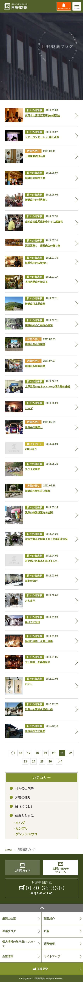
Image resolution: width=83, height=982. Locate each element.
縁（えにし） (24, 806)
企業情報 (7, 956)
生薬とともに (24, 815)
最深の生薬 (9, 918)
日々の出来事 (24, 788)
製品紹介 (49, 918)
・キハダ (19, 822)
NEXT (61, 761)
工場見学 (42, 968)
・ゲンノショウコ (25, 834)
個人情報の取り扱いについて (18, 943)
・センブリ (20, 828)
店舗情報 (49, 943)
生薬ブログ (9, 931)
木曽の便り (23, 797)
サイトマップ (52, 956)
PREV (14, 753)
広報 (46, 931)
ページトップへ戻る (41, 908)
